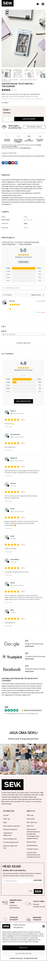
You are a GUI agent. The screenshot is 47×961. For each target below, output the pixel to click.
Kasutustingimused (10, 839)
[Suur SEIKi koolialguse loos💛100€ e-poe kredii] (39, 751)
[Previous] (5, 38)
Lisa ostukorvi (29, 119)
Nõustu (24, 947)
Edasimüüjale (31, 842)
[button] (44, 926)
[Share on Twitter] (6, 162)
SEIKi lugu (6, 819)
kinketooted (13, 79)
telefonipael (6, 81)
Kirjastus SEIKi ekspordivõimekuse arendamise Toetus (33, 855)
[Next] (42, 38)
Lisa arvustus (23, 261)
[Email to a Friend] (9, 162)
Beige (25, 223)
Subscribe (37, 880)
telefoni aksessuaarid (28, 79)
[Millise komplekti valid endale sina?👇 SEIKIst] (8, 751)
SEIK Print (30, 826)
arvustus (14, 90)
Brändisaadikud (32, 845)
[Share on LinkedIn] (16, 162)
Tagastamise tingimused (7, 834)
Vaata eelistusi (23, 953)
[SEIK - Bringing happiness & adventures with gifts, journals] (13, 4)
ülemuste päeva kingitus (38, 156)
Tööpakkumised (32, 849)
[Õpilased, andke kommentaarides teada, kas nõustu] (8, 767)
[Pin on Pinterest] (12, 162)
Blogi (5, 822)
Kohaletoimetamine (10, 829)
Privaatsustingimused (30, 958)
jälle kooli (11, 156)
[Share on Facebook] (3, 162)
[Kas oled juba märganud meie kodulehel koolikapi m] (23, 767)
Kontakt (6, 815)
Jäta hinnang (29, 646)
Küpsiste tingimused (16, 958)
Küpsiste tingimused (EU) (10, 847)
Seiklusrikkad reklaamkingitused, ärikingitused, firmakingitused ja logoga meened (33, 834)
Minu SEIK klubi (32, 822)
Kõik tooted (31, 819)
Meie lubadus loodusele (11, 826)
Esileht (4, 79)
